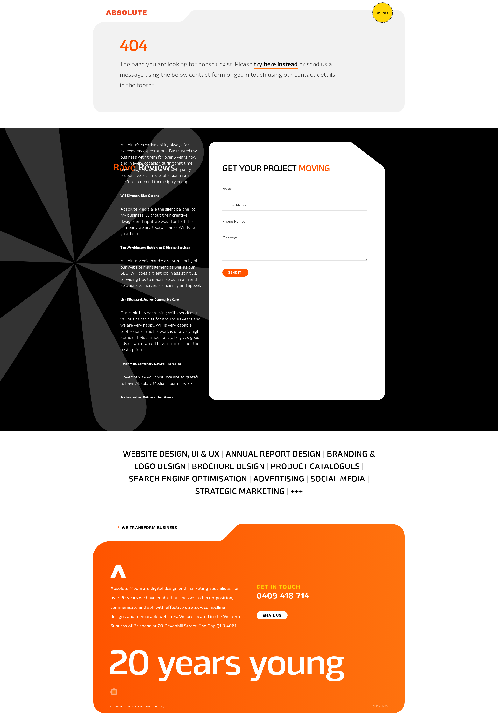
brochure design (228, 465)
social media (337, 478)
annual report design (273, 453)
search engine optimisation (188, 478)
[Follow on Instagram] (113, 691)
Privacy (159, 706)
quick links (380, 706)
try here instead (276, 64)
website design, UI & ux (171, 453)
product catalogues (315, 465)
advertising (278, 478)
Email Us (272, 615)
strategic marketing (240, 490)
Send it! (235, 272)
